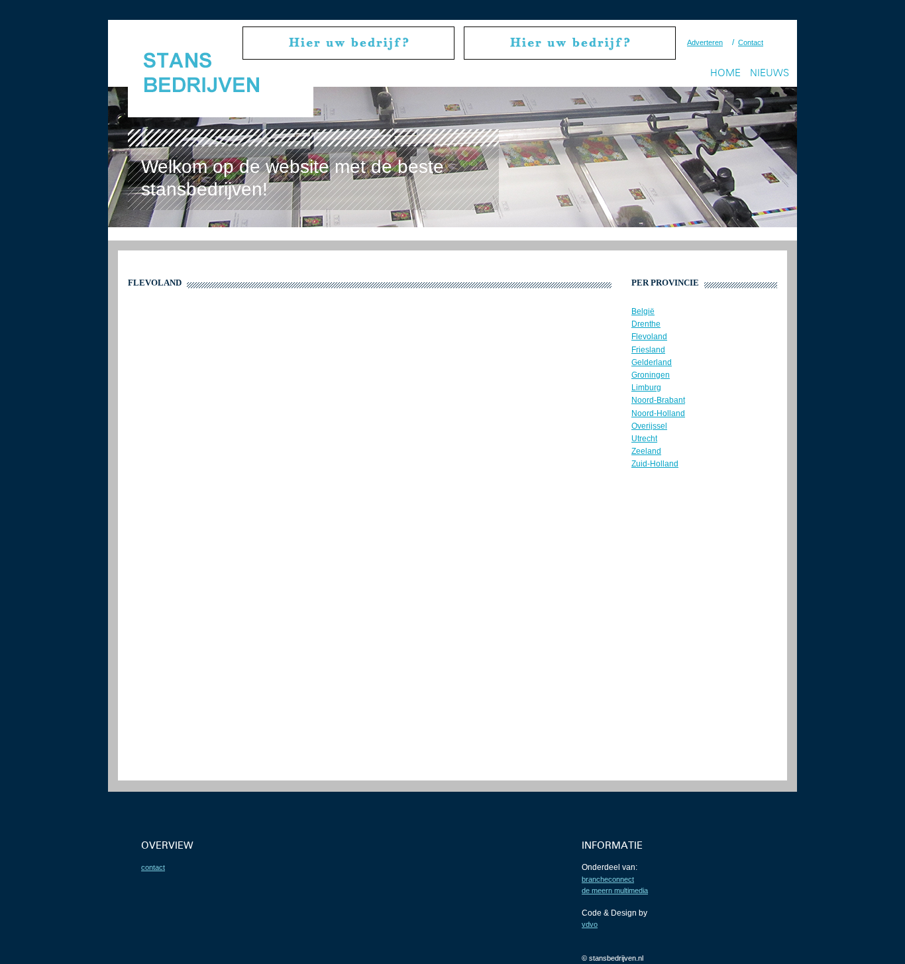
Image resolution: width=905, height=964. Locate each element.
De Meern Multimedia (615, 890)
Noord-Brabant (658, 400)
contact (153, 867)
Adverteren (705, 42)
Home (725, 72)
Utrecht (644, 438)
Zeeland (646, 451)
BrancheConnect (608, 879)
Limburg (646, 387)
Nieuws (769, 72)
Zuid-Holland (654, 463)
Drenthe (646, 324)
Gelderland (651, 362)
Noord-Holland (658, 413)
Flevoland (649, 336)
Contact (750, 42)
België (643, 311)
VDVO (590, 924)
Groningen (650, 375)
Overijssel (649, 426)
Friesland (648, 349)
